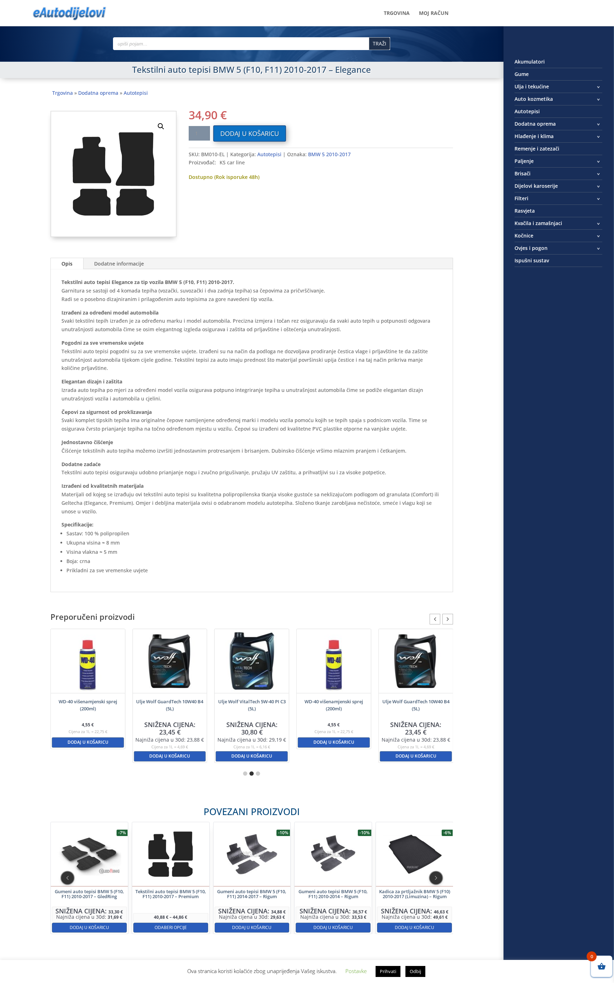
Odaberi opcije (170, 927)
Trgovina (397, 13)
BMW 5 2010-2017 (329, 154)
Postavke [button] (356, 970)
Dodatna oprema (98, 92)
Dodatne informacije (119, 263)
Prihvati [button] (388, 971)
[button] (161, 126)
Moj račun (433, 13)
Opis (66, 263)
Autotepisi (136, 92)
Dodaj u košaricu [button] (88, 742)
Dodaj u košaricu (249, 133)
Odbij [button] (415, 971)
